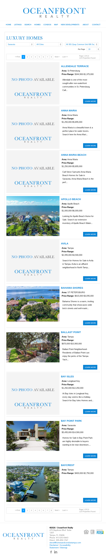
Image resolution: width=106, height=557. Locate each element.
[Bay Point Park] (90, 456)
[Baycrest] (90, 500)
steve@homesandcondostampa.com (65, 542)
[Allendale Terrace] (90, 101)
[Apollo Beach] (90, 234)
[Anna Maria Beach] (90, 190)
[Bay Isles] (90, 411)
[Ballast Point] (90, 367)
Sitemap (63, 547)
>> (65, 57)
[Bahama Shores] (90, 323)
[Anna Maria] (90, 145)
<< (17, 57)
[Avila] (90, 278)
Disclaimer (54, 545)
